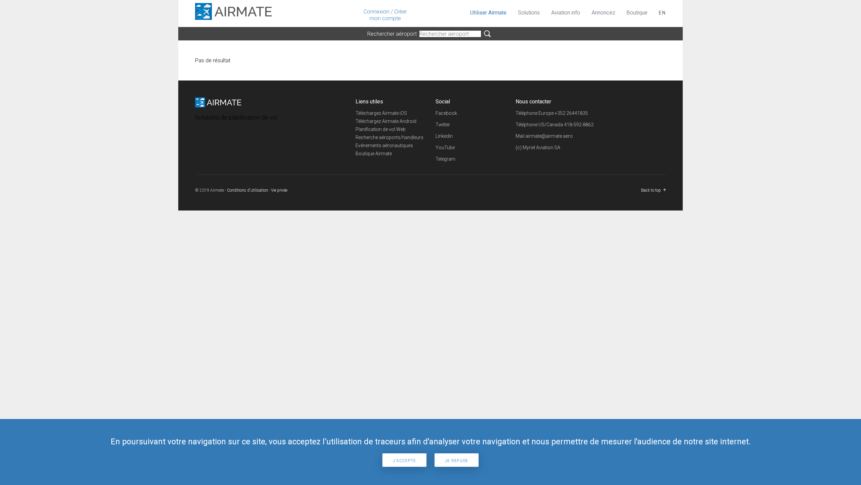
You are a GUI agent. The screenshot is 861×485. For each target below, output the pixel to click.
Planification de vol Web (380, 129)
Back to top (651, 190)
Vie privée (279, 190)
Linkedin (444, 136)
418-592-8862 (579, 124)
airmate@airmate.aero (549, 136)
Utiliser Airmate (488, 12)
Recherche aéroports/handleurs (389, 137)
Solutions (529, 12)
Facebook (446, 113)
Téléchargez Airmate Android (385, 121)
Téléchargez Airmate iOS (381, 113)
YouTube (445, 147)
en (662, 12)
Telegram (445, 159)
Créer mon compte (388, 15)
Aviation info (565, 12)
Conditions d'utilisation (247, 190)
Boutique (637, 12)
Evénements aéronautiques (384, 145)
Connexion (376, 11)
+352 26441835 (571, 113)
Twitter (443, 124)
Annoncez (603, 12)
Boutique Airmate (373, 153)
